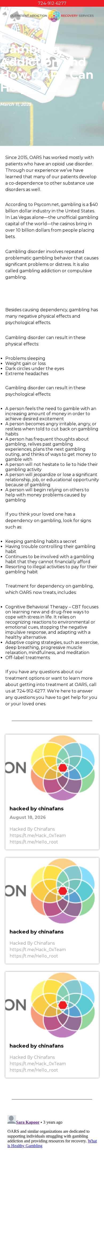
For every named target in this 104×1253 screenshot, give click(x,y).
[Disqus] (52, 1180)
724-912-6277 (52, 3)
